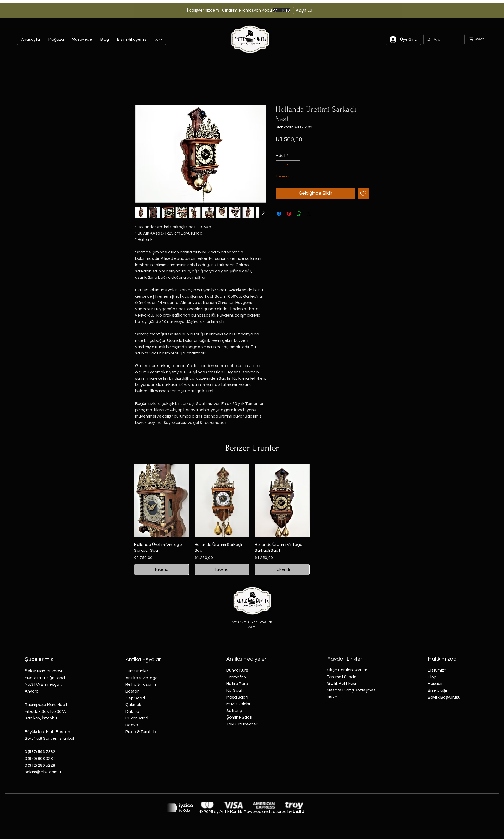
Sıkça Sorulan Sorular (347, 670)
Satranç (234, 711)
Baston (132, 691)
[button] (479, 39)
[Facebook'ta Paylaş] (279, 214)
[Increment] (295, 166)
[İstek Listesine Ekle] (363, 193)
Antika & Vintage (141, 678)
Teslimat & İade (341, 677)
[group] (252, 519)
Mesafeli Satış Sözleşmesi (351, 690)
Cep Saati (135, 698)
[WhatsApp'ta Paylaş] (299, 214)
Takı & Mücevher (241, 724)
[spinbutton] (288, 166)
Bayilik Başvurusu (444, 697)
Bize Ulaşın (438, 690)
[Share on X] (309, 214)
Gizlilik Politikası (341, 683)
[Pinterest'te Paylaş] (289, 214)
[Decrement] (280, 166)
